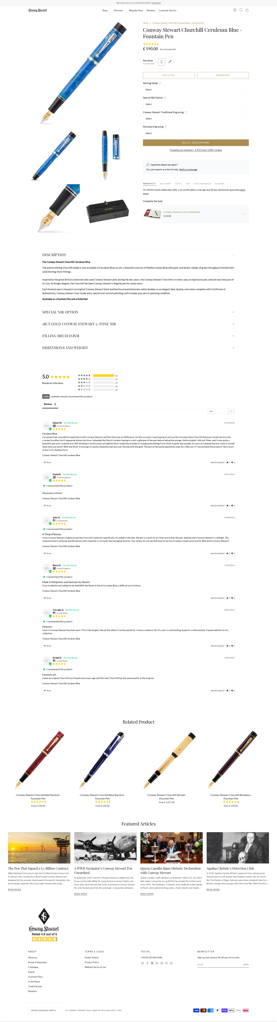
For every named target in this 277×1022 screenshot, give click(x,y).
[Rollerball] (169, 61)
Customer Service (167, 10)
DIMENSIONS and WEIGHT (65, 347)
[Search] (241, 10)
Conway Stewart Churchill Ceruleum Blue (61, 455)
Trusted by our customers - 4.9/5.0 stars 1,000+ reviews (196, 150)
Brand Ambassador (37, 962)
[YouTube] (166, 963)
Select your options (196, 142)
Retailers (32, 991)
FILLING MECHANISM (60, 335)
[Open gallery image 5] (108, 210)
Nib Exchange (202, 183)
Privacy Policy (92, 962)
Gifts (178, 183)
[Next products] (267, 759)
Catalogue (33, 967)
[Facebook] (147, 963)
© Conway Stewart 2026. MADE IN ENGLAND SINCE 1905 (94, 1010)
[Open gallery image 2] (54, 156)
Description (54, 254)
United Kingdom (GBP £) (43, 1010)
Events (31, 971)
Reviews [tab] (48, 404)
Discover (118, 10)
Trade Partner (35, 986)
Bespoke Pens (136, 10)
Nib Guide (169, 75)
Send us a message (188, 169)
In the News (34, 981)
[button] (228, 462)
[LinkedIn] (171, 963)
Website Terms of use (95, 967)
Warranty (149, 183)
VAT (188, 183)
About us (32, 957)
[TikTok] (156, 963)
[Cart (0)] (247, 10)
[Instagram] (142, 963)
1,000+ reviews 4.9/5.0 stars (154, 3)
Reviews (151, 10)
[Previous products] (9, 759)
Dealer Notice (92, 957)
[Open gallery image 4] (54, 210)
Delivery (165, 183)
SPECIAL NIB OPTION (60, 312)
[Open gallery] (81, 74)
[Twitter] (152, 963)
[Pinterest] (161, 963)
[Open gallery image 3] (108, 156)
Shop (104, 10)
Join (246, 964)
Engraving (223, 75)
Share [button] (48, 462)
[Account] (235, 10)
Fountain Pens (35, 976)
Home (146, 23)
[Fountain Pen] (161, 61)
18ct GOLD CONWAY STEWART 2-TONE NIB (79, 323)
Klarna (220, 183)
